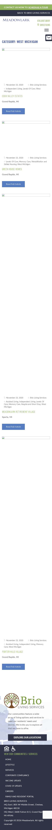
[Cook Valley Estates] (26, 64)
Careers (9, 791)
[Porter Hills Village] (26, 535)
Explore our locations (27, 737)
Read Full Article (13, 111)
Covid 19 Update (13, 786)
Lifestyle (10, 765)
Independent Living (14, 89)
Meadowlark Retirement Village (18, 411)
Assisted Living (12, 402)
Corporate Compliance (17, 775)
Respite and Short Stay (31, 404)
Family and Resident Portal (19, 797)
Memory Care (25, 162)
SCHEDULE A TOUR (38, 7)
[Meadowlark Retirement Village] (26, 293)
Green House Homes (12, 169)
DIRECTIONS (44, 25)
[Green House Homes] (26, 137)
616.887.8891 (43, 20)
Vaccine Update (13, 781)
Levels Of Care (29, 89)
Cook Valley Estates (12, 96)
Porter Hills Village (12, 651)
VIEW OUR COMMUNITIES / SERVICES (20, 754)
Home (8, 760)
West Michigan (23, 164)
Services (9, 770)
